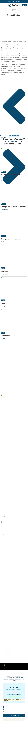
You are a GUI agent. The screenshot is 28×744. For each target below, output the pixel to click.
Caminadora (5, 336)
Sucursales (7, 650)
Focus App (7, 653)
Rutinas (6, 656)
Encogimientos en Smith (10, 174)
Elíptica (3, 303)
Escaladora (5, 271)
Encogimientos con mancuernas (13, 207)
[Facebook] (2, 517)
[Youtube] (11, 517)
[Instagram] (5, 517)
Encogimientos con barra (10, 239)
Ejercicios (7, 659)
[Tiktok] (8, 517)
